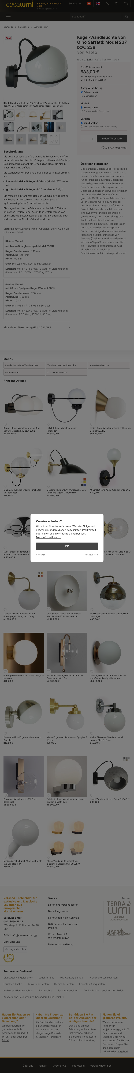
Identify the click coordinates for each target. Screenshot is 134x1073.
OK (67, 546)
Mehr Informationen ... (48, 537)
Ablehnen (40, 555)
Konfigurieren (91, 555)
